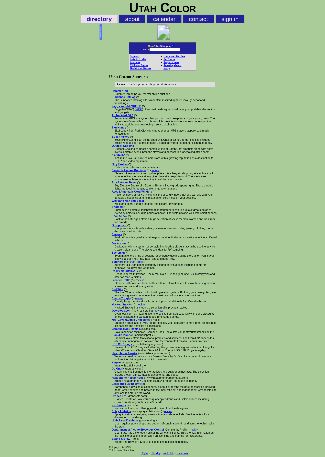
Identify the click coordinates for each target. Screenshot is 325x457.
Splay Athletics (121, 411)
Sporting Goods (172, 65)
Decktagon (119, 243)
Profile (140, 383)
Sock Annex (120, 216)
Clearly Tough (121, 298)
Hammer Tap (120, 91)
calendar (164, 19)
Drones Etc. (119, 396)
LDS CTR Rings (122, 344)
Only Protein (120, 164)
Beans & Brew (121, 438)
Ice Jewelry (119, 405)
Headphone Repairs (124, 353)
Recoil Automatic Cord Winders (132, 191)
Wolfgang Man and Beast (128, 200)
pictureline (118, 155)
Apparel (134, 56)
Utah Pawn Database (125, 420)
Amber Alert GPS (122, 115)
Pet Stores (169, 59)
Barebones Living (123, 383)
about (132, 19)
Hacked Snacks (122, 304)
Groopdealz (119, 225)
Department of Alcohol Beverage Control (138, 429)
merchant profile (134, 261)
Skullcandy (119, 127)
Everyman (118, 252)
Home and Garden (174, 56)
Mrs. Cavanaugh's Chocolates (131, 319)
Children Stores (139, 65)
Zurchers (117, 261)
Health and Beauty (140, 68)
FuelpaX (117, 234)
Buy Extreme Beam (124, 182)
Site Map (155, 453)
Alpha (144, 453)
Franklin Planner (122, 335)
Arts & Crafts (138, 59)
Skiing (167, 68)
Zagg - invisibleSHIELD (126, 106)
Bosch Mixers (120, 136)
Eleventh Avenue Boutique (129, 170)
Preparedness (171, 62)
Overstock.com (121, 310)
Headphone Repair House (128, 377)
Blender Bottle (121, 280)
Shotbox (117, 206)
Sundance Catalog (124, 97)
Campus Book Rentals (126, 328)
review (155, 170)
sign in (230, 19)
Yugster (117, 362)
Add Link (168, 453)
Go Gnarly (118, 368)
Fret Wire (117, 289)
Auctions (135, 62)
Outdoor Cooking (123, 145)
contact (198, 19)
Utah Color (153, 46)
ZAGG (138, 109)
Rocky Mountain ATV (125, 271)
